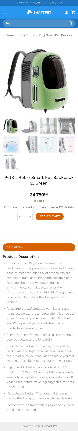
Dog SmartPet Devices (55, 35)
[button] (5, 12)
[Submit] (70, 23)
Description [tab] (15, 247)
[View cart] (73, 12)
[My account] (67, 12)
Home (10, 35)
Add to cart (49, 216)
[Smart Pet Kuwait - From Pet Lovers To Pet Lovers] (39, 12)
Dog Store (27, 35)
